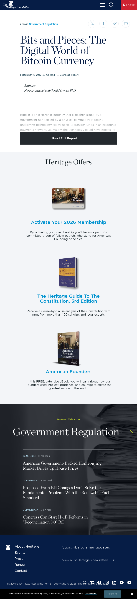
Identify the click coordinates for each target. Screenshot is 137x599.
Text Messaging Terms (38, 583)
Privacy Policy (14, 583)
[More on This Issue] (129, 431)
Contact (21, 571)
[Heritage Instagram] (107, 583)
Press (19, 558)
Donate (129, 5)
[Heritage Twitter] (84, 583)
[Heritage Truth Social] (92, 583)
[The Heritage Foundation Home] (16, 5)
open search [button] (111, 4)
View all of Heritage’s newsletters (85, 560)
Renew (20, 565)
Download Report (69, 75)
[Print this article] (126, 24)
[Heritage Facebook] (99, 583)
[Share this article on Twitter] (92, 24)
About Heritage (27, 546)
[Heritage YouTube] (129, 583)
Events (20, 552)
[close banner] (132, 594)
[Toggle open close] (126, 124)
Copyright (60, 583)
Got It (112, 594)
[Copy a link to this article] (115, 24)
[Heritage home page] (8, 547)
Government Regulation (43, 24)
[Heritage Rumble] (122, 583)
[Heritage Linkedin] (114, 583)
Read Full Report (64, 138)
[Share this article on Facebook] (103, 24)
